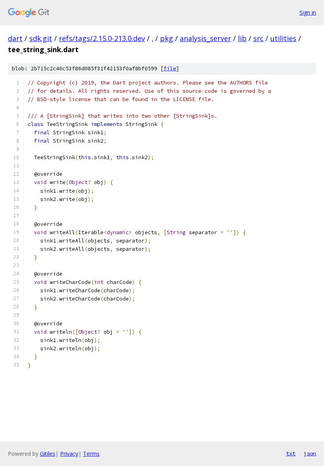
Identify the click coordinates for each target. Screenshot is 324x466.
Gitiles (47, 453)
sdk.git (40, 38)
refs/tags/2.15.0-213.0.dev (102, 38)
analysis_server (205, 38)
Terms (91, 453)
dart (15, 38)
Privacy (69, 453)
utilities (283, 38)
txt (291, 453)
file (170, 68)
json (309, 453)
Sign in (308, 12)
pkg (166, 38)
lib (242, 38)
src (258, 38)
